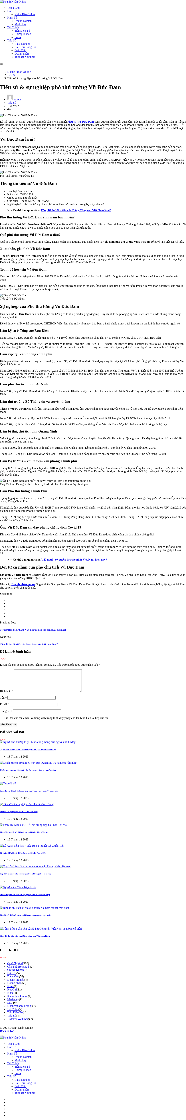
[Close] (1, 1035)
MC (9, 1002)
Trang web (6, 711)
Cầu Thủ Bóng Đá (25, 47)
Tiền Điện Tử (22, 30)
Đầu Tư (11, 11)
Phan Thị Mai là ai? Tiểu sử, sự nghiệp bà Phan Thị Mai (24, 832)
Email (4, 704)
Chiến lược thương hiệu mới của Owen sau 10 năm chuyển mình (28, 770)
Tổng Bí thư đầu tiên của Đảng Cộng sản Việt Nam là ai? (76, 210)
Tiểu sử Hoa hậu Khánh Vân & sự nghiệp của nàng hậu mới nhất (33, 629)
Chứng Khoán (23, 33)
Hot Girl (12, 989)
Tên (3, 697)
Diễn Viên (20, 50)
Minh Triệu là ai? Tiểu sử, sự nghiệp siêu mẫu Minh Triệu (25, 894)
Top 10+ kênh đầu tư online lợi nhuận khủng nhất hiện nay (25, 874)
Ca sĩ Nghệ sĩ (22, 43)
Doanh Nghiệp (23, 20)
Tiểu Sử (11, 40)
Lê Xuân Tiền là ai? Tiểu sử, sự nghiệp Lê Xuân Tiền (23, 853)
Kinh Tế (12, 17)
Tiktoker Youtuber (25, 56)
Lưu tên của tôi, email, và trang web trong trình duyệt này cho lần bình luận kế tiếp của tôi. (56, 718)
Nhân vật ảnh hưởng (19, 1005)
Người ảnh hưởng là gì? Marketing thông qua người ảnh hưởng (28, 749)
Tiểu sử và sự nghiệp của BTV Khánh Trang (19, 811)
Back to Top (7, 1031)
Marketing (20, 24)
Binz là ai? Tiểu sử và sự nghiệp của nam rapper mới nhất (25, 915)
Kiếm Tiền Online (25, 14)
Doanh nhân (22, 53)
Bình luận (6, 691)
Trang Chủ (13, 7)
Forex (18, 37)
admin (17, 99)
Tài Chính (13, 27)
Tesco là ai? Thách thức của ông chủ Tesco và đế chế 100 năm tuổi (29, 791)
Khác (10, 992)
